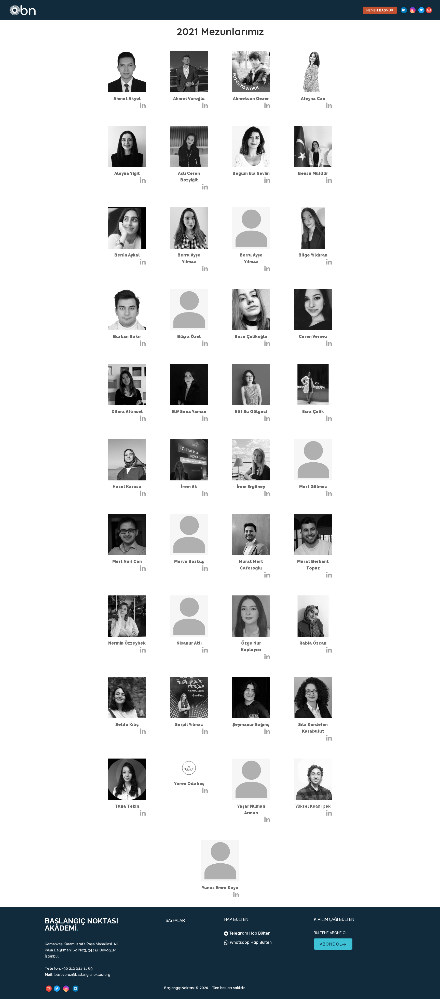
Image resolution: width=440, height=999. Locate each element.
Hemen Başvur (379, 10)
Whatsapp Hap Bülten (250, 942)
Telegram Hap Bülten (249, 933)
